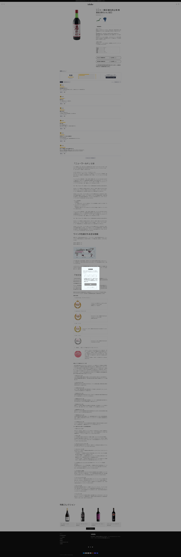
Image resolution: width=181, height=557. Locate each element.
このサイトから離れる (90, 287)
